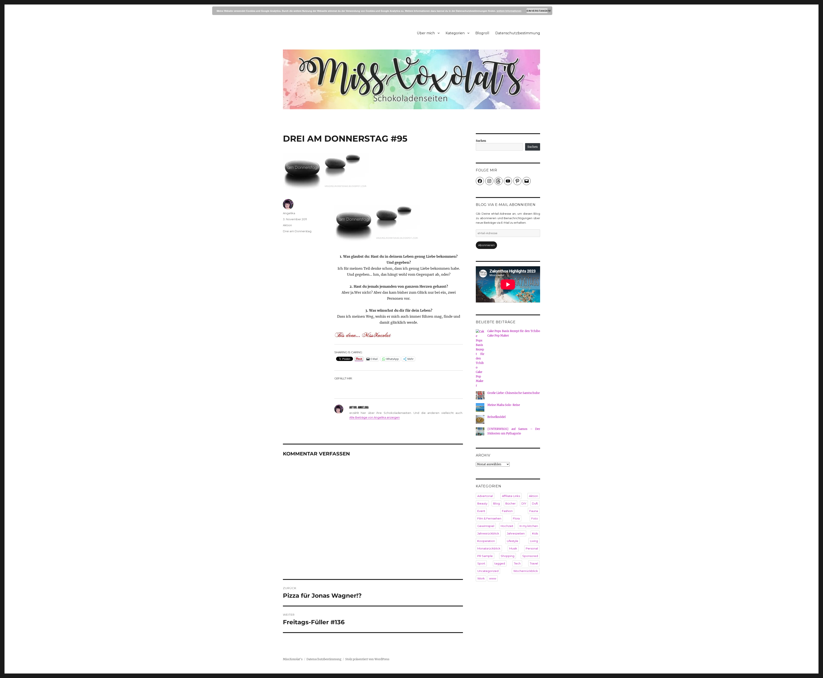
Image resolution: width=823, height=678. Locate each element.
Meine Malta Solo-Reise (503, 405)
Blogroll (482, 33)
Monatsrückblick (488, 548)
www (492, 578)
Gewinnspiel (485, 526)
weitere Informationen (509, 10)
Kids (535, 533)
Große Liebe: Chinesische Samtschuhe (513, 393)
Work (481, 578)
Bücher (510, 503)
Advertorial (485, 496)
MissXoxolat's (293, 659)
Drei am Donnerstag (297, 231)
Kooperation (486, 541)
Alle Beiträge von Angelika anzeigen (374, 417)
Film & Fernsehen (489, 518)
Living (534, 541)
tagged (499, 563)
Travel (534, 563)
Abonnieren (486, 245)
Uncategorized (488, 571)
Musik (513, 548)
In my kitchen (529, 526)
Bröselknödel (496, 417)
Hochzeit (507, 526)
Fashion (507, 511)
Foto (534, 518)
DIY (523, 503)
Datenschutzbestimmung (517, 33)
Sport (481, 563)
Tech (517, 563)
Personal (532, 548)
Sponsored (530, 556)
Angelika (289, 213)
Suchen (481, 141)
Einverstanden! (537, 11)
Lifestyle (512, 541)
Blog (496, 503)
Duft (535, 503)
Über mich (426, 33)
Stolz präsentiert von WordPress (367, 659)
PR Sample (485, 556)
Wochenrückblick (525, 571)
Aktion (287, 225)
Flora (516, 518)
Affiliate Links (511, 496)
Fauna (533, 511)
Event (481, 511)
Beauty (482, 503)
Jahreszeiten (516, 533)
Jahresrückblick (488, 533)
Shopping (507, 556)
